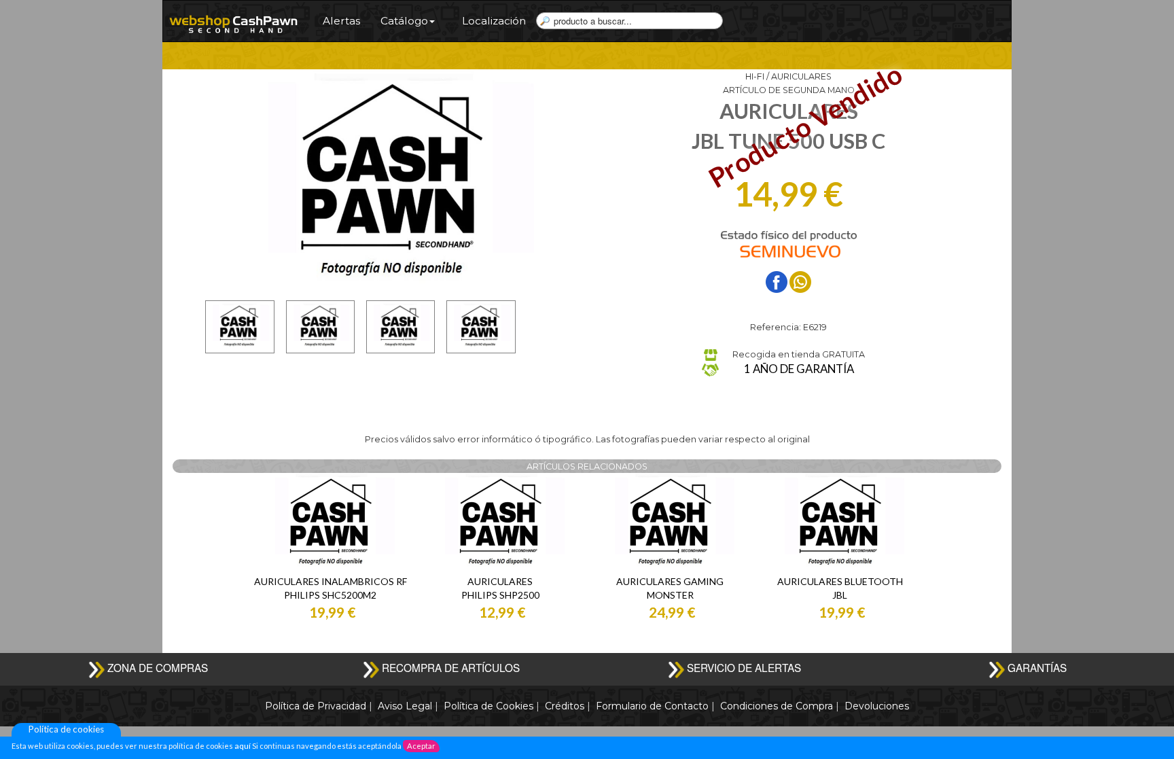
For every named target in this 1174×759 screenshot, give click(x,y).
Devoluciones (876, 706)
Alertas (341, 20)
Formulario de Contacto (652, 706)
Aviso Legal (405, 706)
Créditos (564, 706)
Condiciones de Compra (776, 706)
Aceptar (421, 745)
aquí (242, 746)
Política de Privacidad (315, 706)
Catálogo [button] (404, 20)
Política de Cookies (488, 706)
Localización (494, 20)
